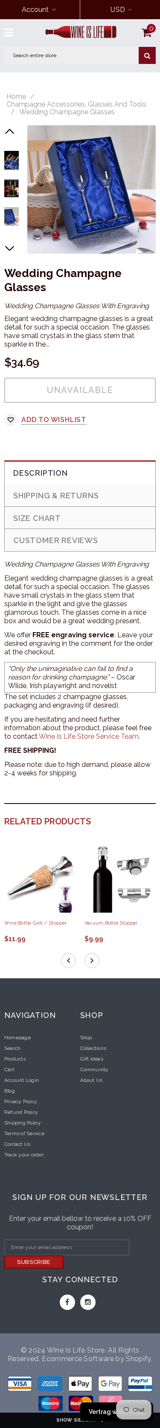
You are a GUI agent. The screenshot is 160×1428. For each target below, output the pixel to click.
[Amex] (51, 1385)
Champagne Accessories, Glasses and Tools (76, 104)
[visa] (20, 1385)
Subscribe (34, 1262)
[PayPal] (140, 1385)
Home (16, 97)
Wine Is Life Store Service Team (89, 736)
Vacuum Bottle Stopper (111, 923)
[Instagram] (88, 1302)
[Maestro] (111, 1385)
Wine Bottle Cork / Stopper (35, 923)
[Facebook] (67, 1302)
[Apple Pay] (81, 1385)
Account (35, 10)
